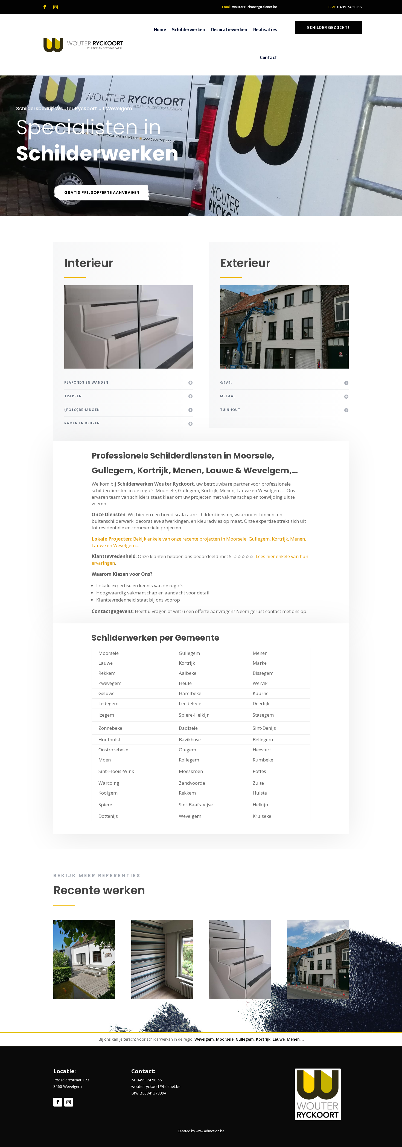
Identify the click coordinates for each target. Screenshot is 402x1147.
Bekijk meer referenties (97, 875)
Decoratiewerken (229, 29)
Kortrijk (263, 1039)
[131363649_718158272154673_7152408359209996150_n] (240, 997)
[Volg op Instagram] (55, 7)
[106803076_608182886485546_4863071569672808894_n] (84, 997)
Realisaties (265, 29)
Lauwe (279, 1039)
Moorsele (225, 1039)
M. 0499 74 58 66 (146, 1079)
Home (160, 29)
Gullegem (245, 1039)
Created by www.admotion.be (201, 1131)
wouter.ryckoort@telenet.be (254, 7)
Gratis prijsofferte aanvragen (101, 192)
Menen (293, 1039)
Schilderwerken (188, 29)
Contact (268, 57)
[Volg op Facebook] (44, 7)
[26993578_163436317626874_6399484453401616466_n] (162, 997)
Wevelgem (204, 1039)
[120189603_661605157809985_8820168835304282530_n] (317, 997)
